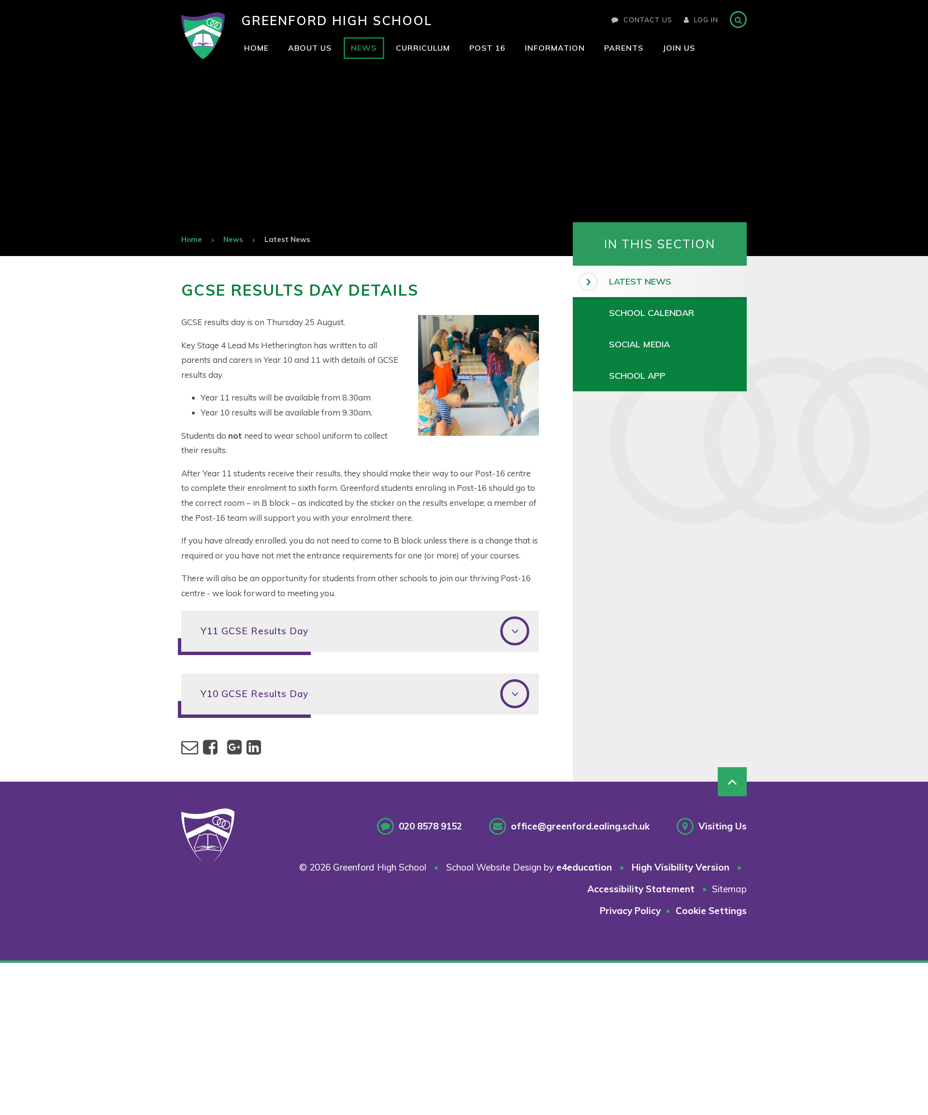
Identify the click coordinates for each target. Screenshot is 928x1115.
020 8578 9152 (430, 826)
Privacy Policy (630, 910)
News (233, 239)
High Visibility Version (680, 867)
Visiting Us (722, 826)
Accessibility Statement (641, 889)
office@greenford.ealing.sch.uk (580, 826)
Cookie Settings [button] (711, 910)
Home (191, 239)
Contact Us (648, 19)
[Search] (738, 20)
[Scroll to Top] (732, 781)
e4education (584, 867)
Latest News (287, 239)
